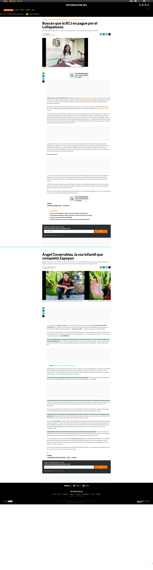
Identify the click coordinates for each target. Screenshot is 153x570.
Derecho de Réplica (76, 502)
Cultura (44, 19)
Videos (28, 9)
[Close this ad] (152, 563)
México (22, 9)
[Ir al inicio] (17, 5)
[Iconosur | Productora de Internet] (6, 500)
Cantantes (74, 457)
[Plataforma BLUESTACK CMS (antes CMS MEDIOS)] (10, 500)
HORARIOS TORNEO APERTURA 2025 (15, 13)
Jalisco (17, 9)
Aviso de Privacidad (69, 502)
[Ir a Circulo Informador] (12, 0)
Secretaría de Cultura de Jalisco (54, 205)
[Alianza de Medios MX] (139, 500)
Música (68, 457)
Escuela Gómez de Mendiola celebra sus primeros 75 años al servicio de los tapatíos (71, 215)
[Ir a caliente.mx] (131, 0)
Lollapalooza (66, 205)
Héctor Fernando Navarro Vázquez (50, 266)
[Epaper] (138, 0)
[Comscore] (145, 500)
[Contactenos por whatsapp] (148, 5)
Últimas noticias (8, 9)
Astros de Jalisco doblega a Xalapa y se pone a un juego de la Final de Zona (69, 213)
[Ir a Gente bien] (86, 484)
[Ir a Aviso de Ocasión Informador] (5, 0)
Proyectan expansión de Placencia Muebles (61, 217)
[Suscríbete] (146, 0)
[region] (76, 567)
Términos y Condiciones (59, 470)
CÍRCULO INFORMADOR (33, 13)
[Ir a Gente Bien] (19, 0)
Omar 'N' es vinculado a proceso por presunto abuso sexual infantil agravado (69, 219)
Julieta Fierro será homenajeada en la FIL (65, 365)
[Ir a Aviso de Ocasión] (67, 484)
